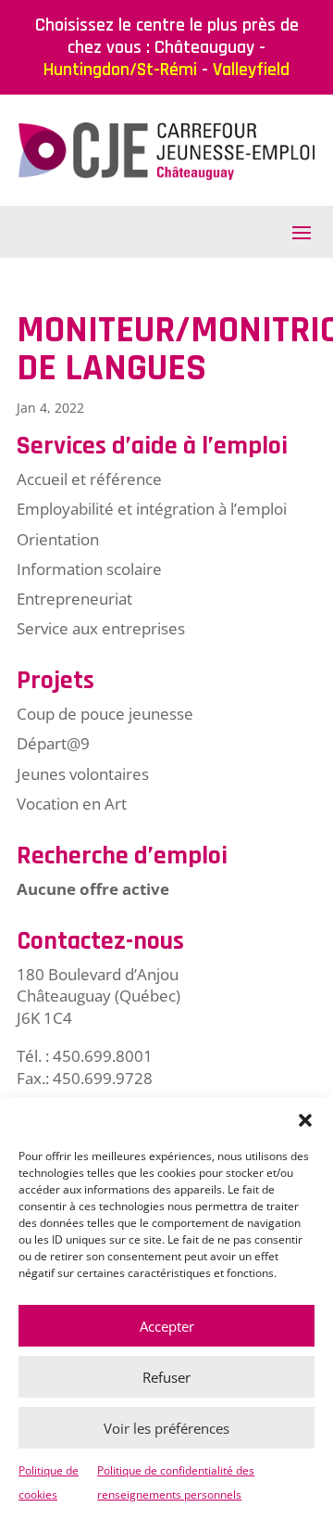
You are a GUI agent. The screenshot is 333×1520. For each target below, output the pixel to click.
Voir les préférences (166, 1428)
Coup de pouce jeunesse (105, 713)
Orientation (58, 539)
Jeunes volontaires (83, 774)
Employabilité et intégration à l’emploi (152, 508)
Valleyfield (251, 69)
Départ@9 (53, 743)
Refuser (166, 1377)
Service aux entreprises (101, 628)
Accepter (167, 1326)
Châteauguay (204, 47)
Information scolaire (89, 569)
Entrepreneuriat (74, 598)
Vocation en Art (72, 803)
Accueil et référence (89, 479)
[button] (305, 1120)
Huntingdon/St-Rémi (120, 69)
